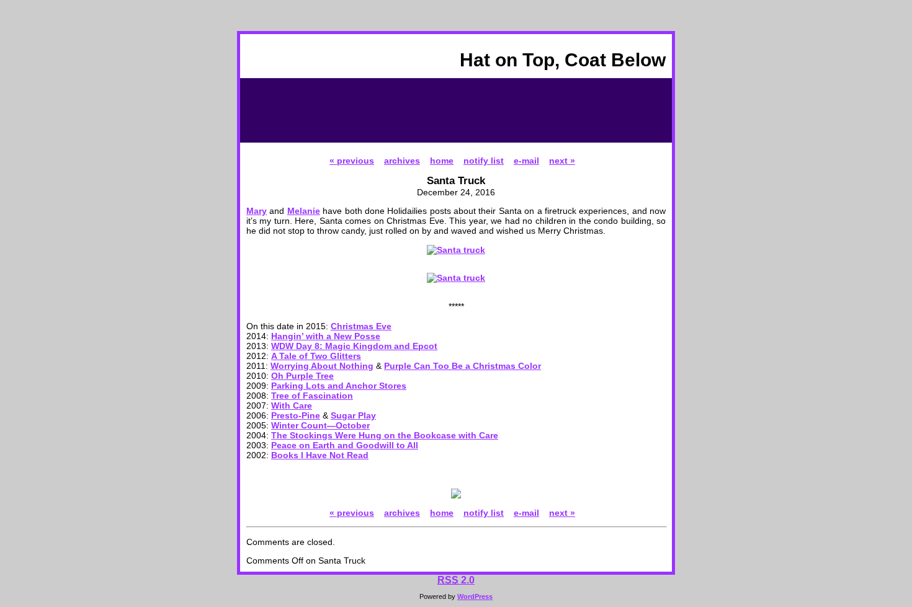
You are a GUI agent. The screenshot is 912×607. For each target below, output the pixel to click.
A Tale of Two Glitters (316, 356)
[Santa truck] (456, 250)
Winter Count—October (320, 425)
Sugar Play (353, 415)
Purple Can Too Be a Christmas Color (462, 366)
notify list (483, 161)
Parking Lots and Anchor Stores (338, 386)
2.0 (456, 580)
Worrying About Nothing (321, 366)
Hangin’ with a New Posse (325, 336)
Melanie (303, 211)
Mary (256, 211)
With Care (291, 405)
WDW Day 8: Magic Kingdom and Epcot (354, 346)
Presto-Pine (295, 415)
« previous (351, 161)
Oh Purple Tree (302, 376)
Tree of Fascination (312, 396)
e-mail (526, 161)
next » (562, 161)
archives (402, 161)
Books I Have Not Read (320, 455)
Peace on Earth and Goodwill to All (344, 445)
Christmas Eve (361, 326)
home (442, 161)
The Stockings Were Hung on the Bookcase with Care (384, 435)
